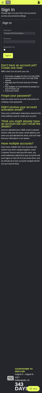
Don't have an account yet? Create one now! (19, 66)
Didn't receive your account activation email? (19, 108)
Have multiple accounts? (17, 143)
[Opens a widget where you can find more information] (33, 389)
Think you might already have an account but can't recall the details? (20, 123)
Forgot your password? (16, 95)
